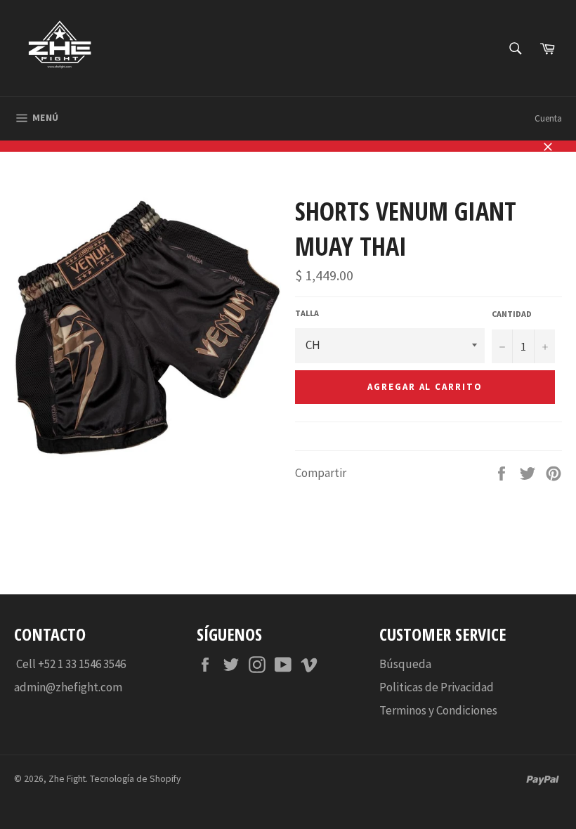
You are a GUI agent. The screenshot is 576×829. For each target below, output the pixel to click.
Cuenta (548, 118)
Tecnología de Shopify (135, 779)
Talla (307, 313)
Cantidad (512, 313)
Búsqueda (405, 664)
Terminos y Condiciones (438, 710)
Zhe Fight (67, 779)
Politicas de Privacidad (436, 687)
